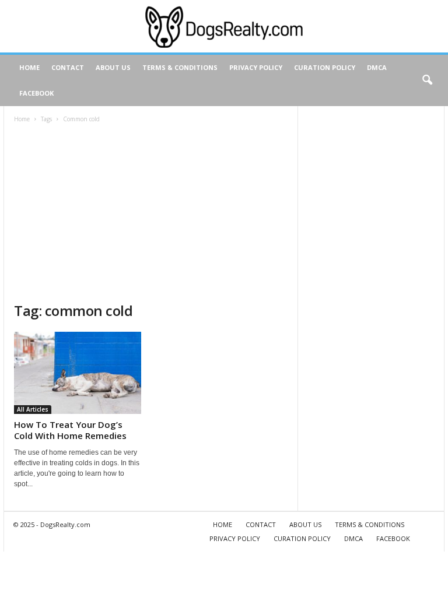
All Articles (32, 409)
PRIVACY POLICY (255, 67)
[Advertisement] (151, 214)
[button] (427, 80)
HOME (29, 67)
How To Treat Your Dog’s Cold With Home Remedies (70, 430)
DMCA (377, 67)
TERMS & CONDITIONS (180, 67)
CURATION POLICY (324, 67)
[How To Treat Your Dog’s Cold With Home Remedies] (77, 373)
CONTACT (67, 67)
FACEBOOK (36, 93)
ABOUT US (113, 67)
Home (22, 119)
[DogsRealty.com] (224, 26)
